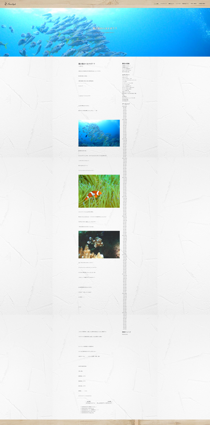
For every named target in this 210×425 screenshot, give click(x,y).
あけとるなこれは (91, 411)
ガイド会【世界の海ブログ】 (84, 351)
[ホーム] (10, 4)
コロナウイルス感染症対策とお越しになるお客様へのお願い (90, 336)
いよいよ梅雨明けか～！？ (93, 409)
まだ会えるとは (91, 408)
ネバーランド (98, 32)
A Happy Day (91, 412)
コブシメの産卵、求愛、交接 (93, 356)
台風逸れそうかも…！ (92, 406)
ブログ (103, 32)
